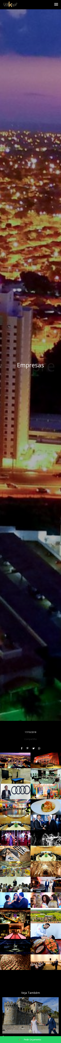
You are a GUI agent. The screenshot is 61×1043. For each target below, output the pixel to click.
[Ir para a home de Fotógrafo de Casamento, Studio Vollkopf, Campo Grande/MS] (10, 4)
